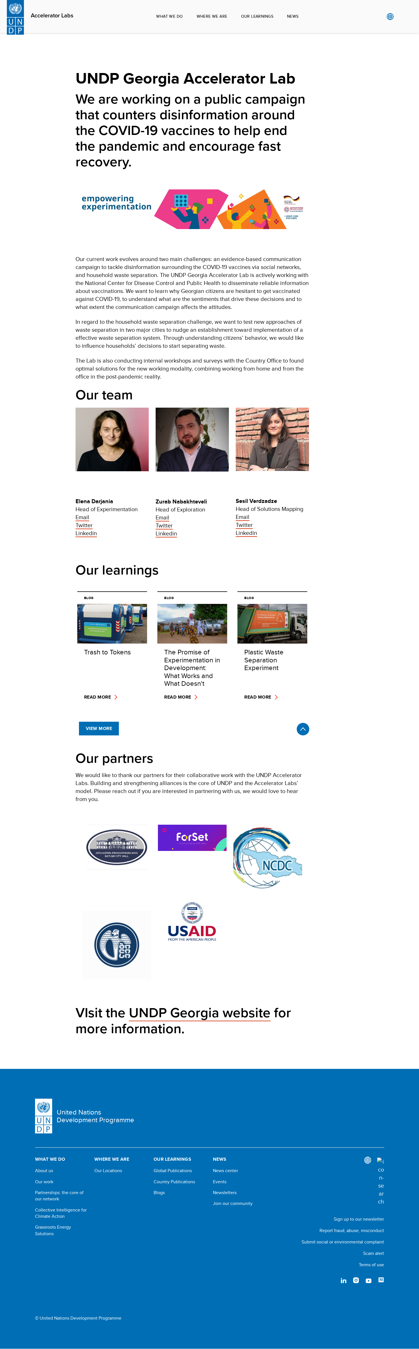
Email (82, 517)
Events (219, 1182)
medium (381, 1280)
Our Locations (108, 1171)
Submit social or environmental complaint (343, 1242)
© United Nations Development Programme (78, 1318)
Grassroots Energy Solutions (53, 1230)
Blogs (159, 1193)
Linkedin (86, 533)
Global (390, 16)
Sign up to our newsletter (359, 1219)
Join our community (233, 1203)
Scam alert (373, 1253)
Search (401, 16)
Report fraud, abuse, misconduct (352, 1230)
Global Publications (173, 1171)
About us (44, 1171)
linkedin (343, 1280)
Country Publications (174, 1182)
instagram (356, 1280)
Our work (44, 1182)
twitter (331, 1280)
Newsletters (225, 1193)
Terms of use (371, 1264)
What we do (169, 16)
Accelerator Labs (52, 15)
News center (225, 1171)
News (293, 16)
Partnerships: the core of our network (59, 1196)
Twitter (84, 525)
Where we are (212, 16)
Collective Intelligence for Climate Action (61, 1213)
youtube (368, 1280)
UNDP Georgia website (199, 1013)
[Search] (380, 1182)
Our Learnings (257, 16)
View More (99, 728)
